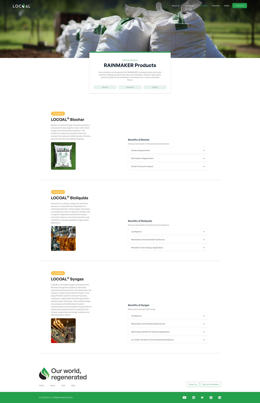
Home (41, 385)
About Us (176, 5)
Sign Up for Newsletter (210, 384)
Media (226, 5)
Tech (63, 385)
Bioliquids (130, 87)
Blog (73, 385)
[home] (22, 6)
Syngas (155, 87)
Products (203, 5)
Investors (216, 5)
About (52, 385)
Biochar (105, 87)
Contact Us (240, 6)
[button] (190, 5)
